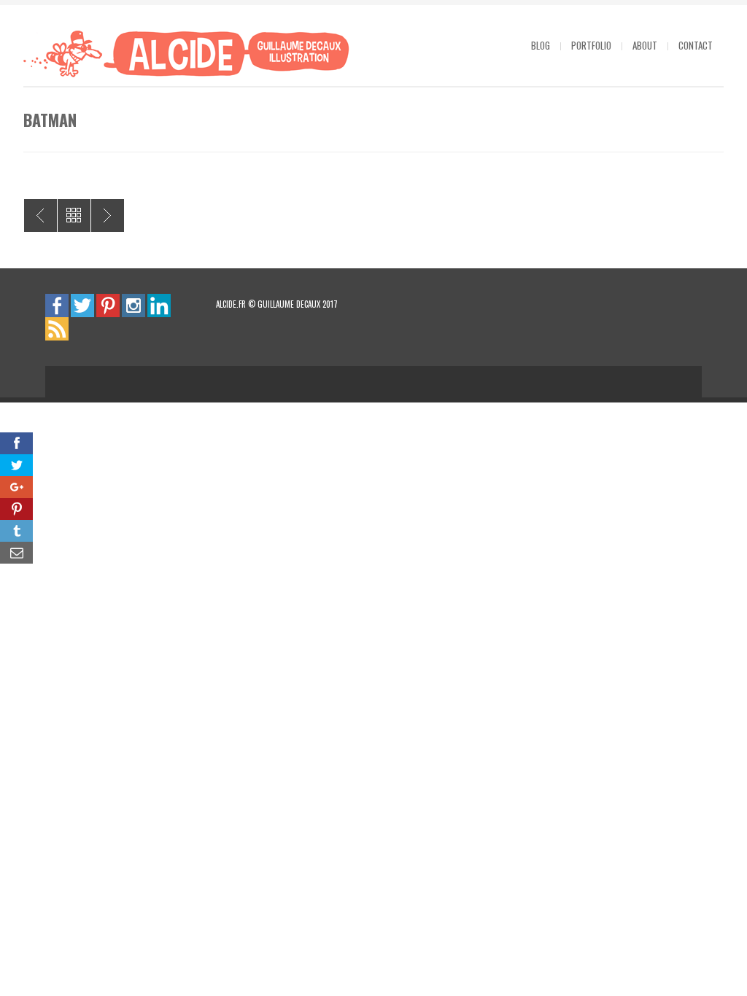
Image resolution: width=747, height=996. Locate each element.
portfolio (591, 45)
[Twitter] (82, 304)
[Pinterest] (108, 304)
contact (695, 45)
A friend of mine (107, 215)
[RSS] (57, 328)
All (74, 215)
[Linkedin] (159, 304)
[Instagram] (133, 304)
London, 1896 (40, 215)
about (644, 45)
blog (540, 45)
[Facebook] (57, 304)
